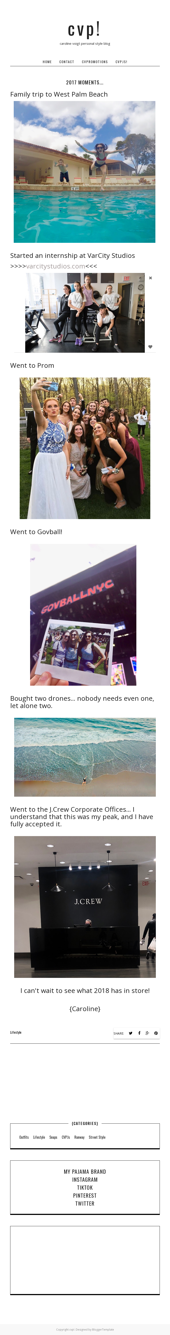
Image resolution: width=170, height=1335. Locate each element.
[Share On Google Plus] (147, 1033)
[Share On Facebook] (139, 1033)
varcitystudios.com (55, 266)
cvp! (85, 28)
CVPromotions (95, 61)
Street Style (97, 1137)
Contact (66, 61)
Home (47, 61)
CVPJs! (121, 61)
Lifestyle (15, 1032)
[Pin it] (156, 1033)
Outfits (24, 1137)
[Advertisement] (85, 1092)
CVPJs (66, 1137)
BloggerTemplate (103, 1329)
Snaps (53, 1137)
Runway (79, 1137)
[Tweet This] (130, 1033)
